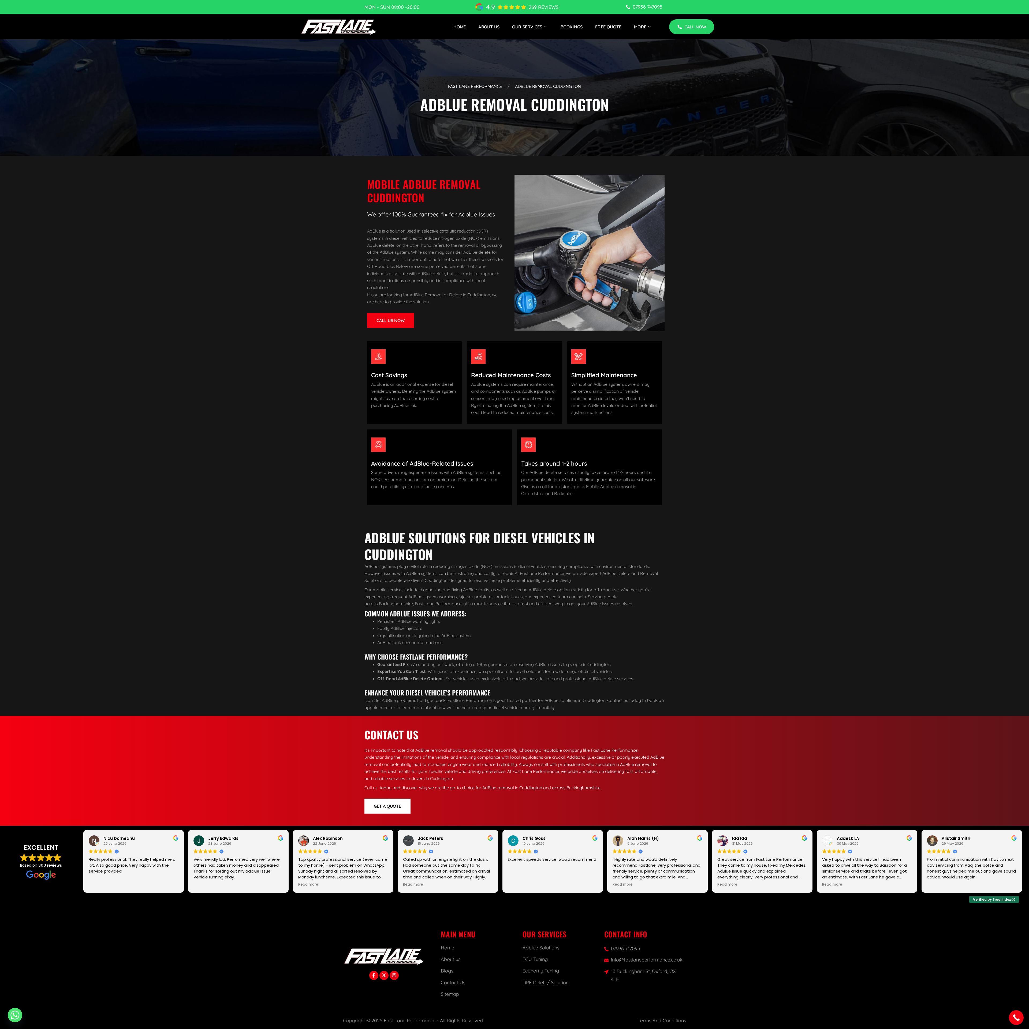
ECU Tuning (535, 959)
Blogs (447, 971)
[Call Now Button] (1016, 1017)
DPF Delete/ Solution (546, 982)
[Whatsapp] (15, 1015)
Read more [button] (308, 884)
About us (450, 959)
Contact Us (453, 982)
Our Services (527, 26)
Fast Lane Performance (475, 86)
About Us (488, 26)
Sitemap (450, 994)
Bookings (572, 26)
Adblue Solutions (541, 948)
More (640, 26)
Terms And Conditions (662, 1020)
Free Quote (608, 26)
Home (459, 26)
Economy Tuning (541, 971)
